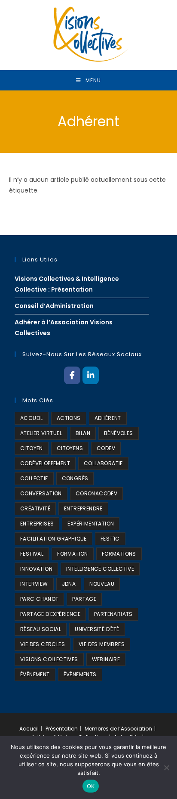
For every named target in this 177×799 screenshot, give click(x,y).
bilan (83, 433)
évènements (80, 674)
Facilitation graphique (53, 538)
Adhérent (108, 418)
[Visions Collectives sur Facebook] (72, 375)
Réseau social (40, 629)
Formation (72, 553)
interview (34, 584)
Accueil (29, 728)
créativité (35, 508)
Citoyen (31, 448)
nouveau (101, 584)
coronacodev (96, 493)
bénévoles (118, 433)
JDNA (69, 584)
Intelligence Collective (100, 568)
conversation (41, 493)
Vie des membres (102, 644)
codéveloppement (45, 463)
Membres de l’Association (118, 728)
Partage (84, 599)
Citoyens (70, 448)
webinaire (106, 659)
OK (91, 786)
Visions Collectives (49, 659)
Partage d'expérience (50, 614)
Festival (31, 553)
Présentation (62, 728)
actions (69, 418)
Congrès (75, 478)
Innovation (36, 568)
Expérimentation (90, 523)
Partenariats (113, 614)
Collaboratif (103, 463)
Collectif (34, 478)
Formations (119, 553)
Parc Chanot (39, 599)
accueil (31, 418)
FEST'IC (110, 538)
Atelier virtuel (41, 433)
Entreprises (37, 523)
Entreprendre (83, 508)
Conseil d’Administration (54, 306)
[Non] (166, 767)
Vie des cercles (42, 644)
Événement (35, 674)
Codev (106, 448)
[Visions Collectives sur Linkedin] (90, 375)
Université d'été (97, 629)
